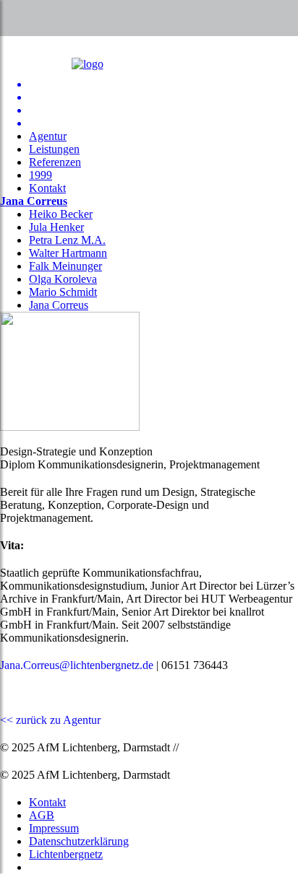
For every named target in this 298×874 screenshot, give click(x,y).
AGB (41, 815)
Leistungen (54, 149)
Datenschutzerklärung (79, 841)
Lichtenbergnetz (66, 854)
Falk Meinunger (65, 266)
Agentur (48, 136)
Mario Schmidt (63, 292)
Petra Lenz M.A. (67, 240)
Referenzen (55, 162)
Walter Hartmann (68, 253)
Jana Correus (33, 201)
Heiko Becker (61, 214)
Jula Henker (56, 227)
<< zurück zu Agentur (50, 720)
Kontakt (47, 188)
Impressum (54, 828)
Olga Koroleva (63, 279)
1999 (40, 175)
